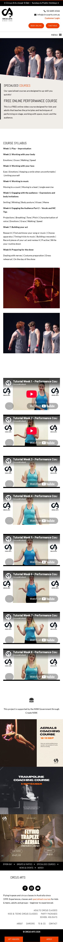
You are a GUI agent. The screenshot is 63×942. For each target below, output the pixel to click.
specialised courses (41, 899)
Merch (41, 867)
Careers (30, 923)
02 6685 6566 (52, 11)
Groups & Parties (24, 864)
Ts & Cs (42, 923)
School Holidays (48, 917)
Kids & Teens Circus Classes (23, 914)
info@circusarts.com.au (47, 14)
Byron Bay (7, 864)
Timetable (52, 25)
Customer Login (52, 18)
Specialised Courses (46, 864)
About (20, 923)
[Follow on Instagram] (31, 888)
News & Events (26, 867)
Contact (53, 923)
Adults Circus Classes (45, 910)
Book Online (36, 25)
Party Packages (49, 914)
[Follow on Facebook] (25, 888)
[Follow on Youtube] (38, 888)
